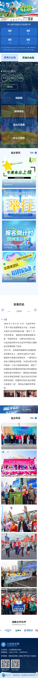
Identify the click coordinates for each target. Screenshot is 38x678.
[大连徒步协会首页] (6, 3)
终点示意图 (19, 138)
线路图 (19, 98)
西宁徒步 (27, 656)
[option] (19, 10)
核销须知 (19, 111)
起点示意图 (19, 124)
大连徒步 (33, 656)
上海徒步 (21, 656)
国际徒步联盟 (13, 656)
